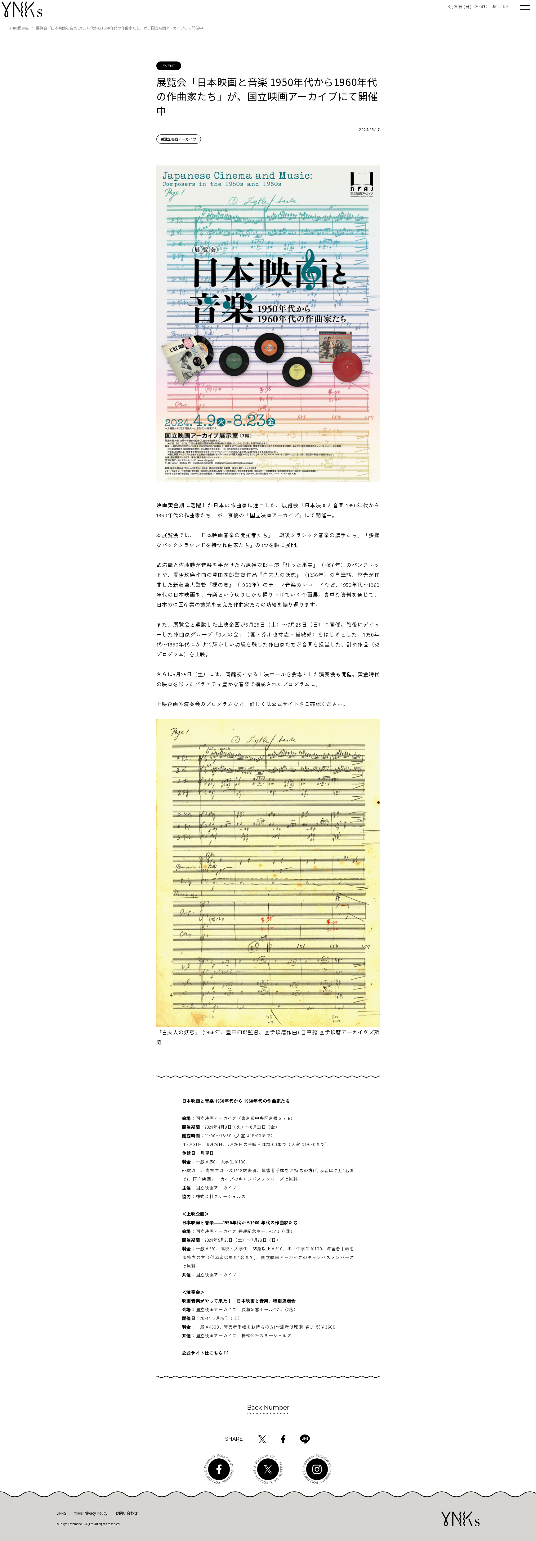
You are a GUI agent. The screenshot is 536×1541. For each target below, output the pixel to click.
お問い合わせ (126, 1513)
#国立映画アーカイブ (178, 139)
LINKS (61, 1513)
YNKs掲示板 (19, 27)
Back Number (268, 1407)
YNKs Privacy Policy (90, 1513)
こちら (216, 1353)
